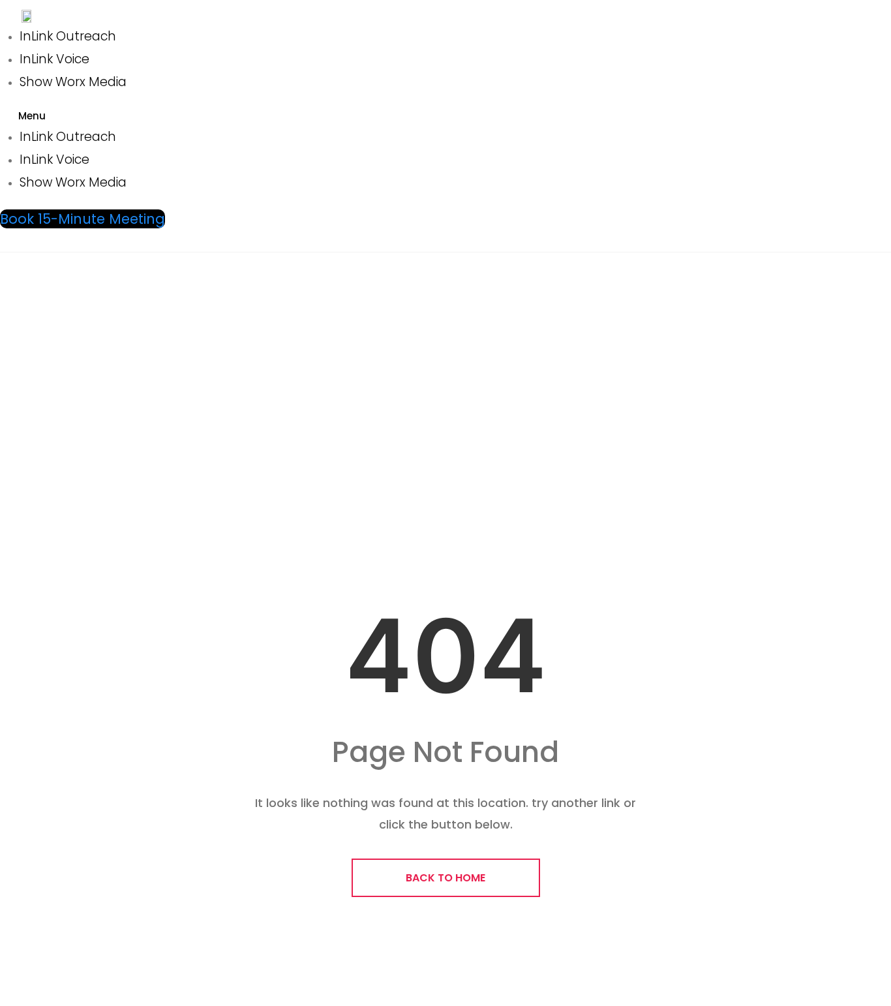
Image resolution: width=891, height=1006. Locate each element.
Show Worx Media (73, 82)
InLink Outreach (68, 36)
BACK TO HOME (445, 877)
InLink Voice (54, 59)
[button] (195, 116)
